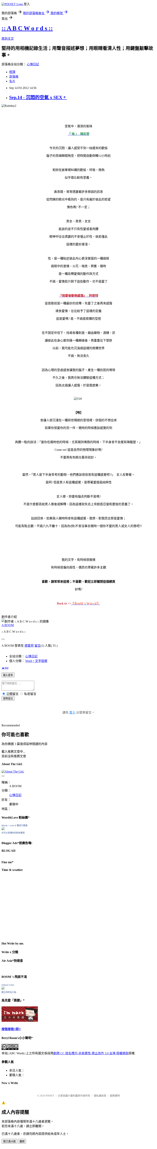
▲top (5, 667)
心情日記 (33, 64)
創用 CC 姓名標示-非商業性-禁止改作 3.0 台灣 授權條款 (90, 1053)
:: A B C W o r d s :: (27, 28)
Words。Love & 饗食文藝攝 (14, 825)
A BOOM (8, 625)
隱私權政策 (100, 1095)
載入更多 (8, 675)
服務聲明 (115, 1095)
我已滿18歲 (9, 1141)
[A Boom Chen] (3, 988)
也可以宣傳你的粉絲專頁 (13, 833)
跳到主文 (8, 38)
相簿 (12, 72)
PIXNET (50, 1095)
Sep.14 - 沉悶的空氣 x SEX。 (38, 97)
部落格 (13, 76)
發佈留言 (8, 698)
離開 (22, 1141)
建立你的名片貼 (9, 992)
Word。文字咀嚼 (36, 661)
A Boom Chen (8, 985)
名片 (12, 81)
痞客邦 (29, 645)
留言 (37, 645)
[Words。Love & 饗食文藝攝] (3, 829)
